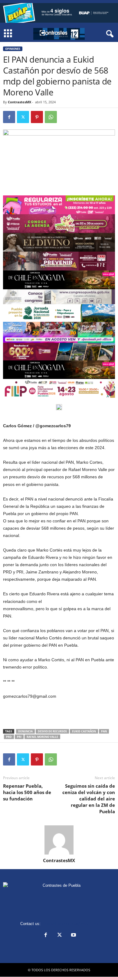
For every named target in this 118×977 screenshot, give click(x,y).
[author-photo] (59, 840)
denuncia (25, 731)
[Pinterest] (37, 117)
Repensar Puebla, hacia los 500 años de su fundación (27, 792)
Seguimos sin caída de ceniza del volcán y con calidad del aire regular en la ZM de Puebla (88, 798)
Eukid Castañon (84, 731)
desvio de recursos (52, 731)
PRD (9, 737)
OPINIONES (12, 49)
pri (19, 737)
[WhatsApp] (51, 117)
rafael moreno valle (42, 737)
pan (104, 731)
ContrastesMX (19, 102)
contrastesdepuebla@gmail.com (70, 923)
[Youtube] (73, 935)
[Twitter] (23, 117)
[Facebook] (9, 117)
